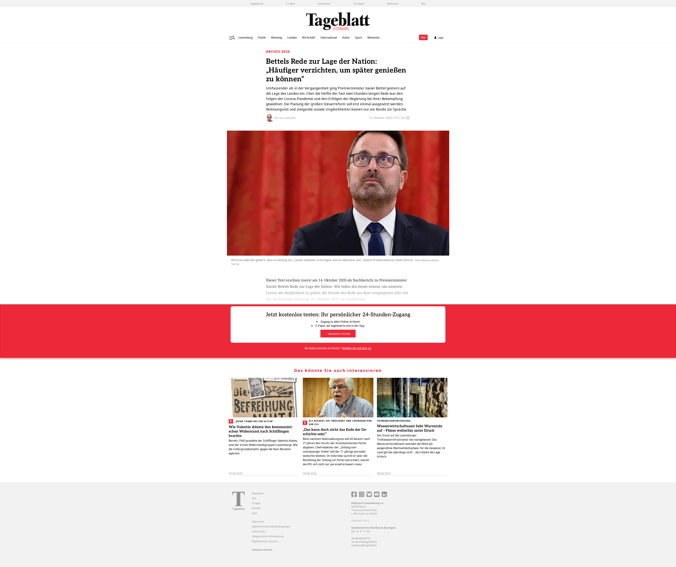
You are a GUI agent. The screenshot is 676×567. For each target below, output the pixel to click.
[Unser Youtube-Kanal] (377, 496)
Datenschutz (259, 531)
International (328, 37)
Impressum (258, 521)
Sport (358, 37)
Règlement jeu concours (265, 541)
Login (441, 37)
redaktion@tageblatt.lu (364, 545)
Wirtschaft (308, 37)
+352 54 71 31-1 (360, 520)
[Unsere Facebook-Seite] (354, 496)
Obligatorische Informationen (268, 536)
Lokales (292, 37)
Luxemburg (245, 37)
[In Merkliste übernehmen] (408, 118)
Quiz (254, 513)
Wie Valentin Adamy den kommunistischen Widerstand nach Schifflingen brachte (261, 431)
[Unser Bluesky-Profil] (369, 496)
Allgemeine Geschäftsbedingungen (271, 526)
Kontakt (256, 508)
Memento (393, 3)
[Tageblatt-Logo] (238, 505)
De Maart (358, 3)
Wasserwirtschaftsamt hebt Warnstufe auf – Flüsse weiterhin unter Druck (409, 428)
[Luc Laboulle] (270, 118)
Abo (423, 3)
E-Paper (290, 3)
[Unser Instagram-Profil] (361, 496)
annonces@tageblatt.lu (364, 541)
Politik (262, 37)
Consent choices (262, 549)
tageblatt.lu (256, 3)
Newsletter (324, 3)
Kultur (346, 37)
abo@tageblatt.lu (360, 538)
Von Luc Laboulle (284, 118)
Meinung (276, 37)
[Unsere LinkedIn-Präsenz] (384, 496)
